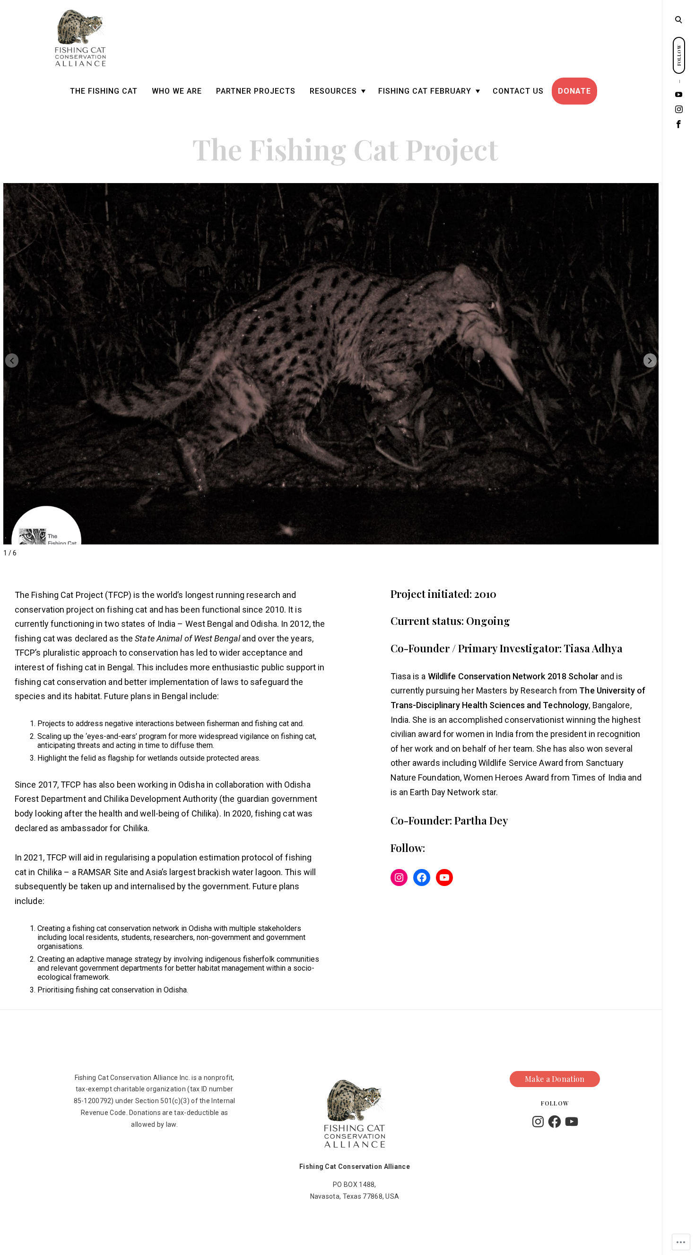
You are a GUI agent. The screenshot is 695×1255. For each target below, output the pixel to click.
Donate (574, 91)
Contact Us (518, 91)
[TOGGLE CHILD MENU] (363, 92)
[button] (650, 360)
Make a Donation (555, 1079)
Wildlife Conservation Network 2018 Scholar (513, 676)
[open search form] (678, 19)
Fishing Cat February (424, 91)
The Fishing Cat (104, 91)
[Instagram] (679, 109)
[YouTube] (679, 94)
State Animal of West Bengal (187, 638)
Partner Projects (255, 91)
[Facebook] (679, 124)
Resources (333, 91)
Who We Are (177, 91)
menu (679, 19)
